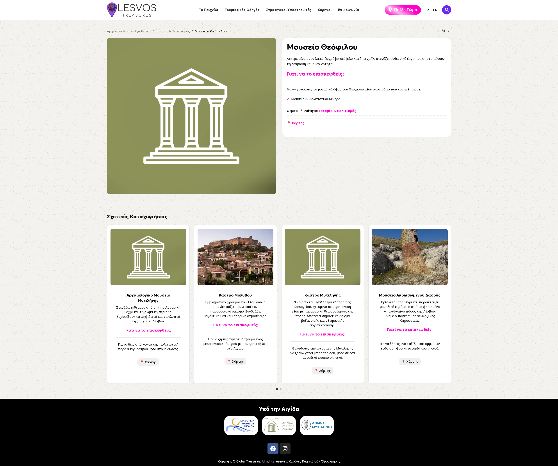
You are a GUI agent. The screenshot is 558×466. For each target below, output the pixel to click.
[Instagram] (285, 448)
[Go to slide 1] (277, 389)
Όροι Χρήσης (330, 461)
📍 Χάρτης (295, 123)
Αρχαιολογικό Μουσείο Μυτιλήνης (148, 298)
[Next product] (448, 31)
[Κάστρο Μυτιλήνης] (323, 257)
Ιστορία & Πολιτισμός (172, 31)
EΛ (427, 10)
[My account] (446, 9)
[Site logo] (131, 9)
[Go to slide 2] (281, 389)
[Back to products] (443, 31)
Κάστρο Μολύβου (235, 295)
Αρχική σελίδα (118, 31)
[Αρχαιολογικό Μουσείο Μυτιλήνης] (148, 257)
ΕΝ (435, 10)
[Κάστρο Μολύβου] (235, 257)
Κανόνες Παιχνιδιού (303, 461)
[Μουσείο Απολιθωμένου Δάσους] (410, 257)
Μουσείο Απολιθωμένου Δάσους (409, 295)
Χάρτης (148, 362)
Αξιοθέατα (142, 31)
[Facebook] (272, 448)
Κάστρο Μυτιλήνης (323, 295)
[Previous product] (438, 31)
